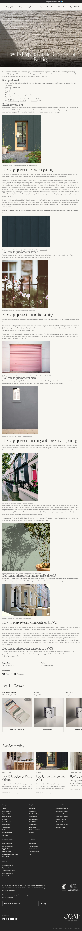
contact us (5, 876)
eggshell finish (7, 849)
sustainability (6, 814)
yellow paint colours (62, 824)
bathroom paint (33, 819)
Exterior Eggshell (29, 503)
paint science (6, 811)
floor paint (5, 857)
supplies (31, 832)
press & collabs (7, 832)
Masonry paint (5, 436)
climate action (6, 816)
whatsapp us (6, 827)
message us (6, 824)
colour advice (33, 849)
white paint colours (62, 816)
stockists (5, 835)
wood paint (32, 822)
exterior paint (43, 250)
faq (30, 854)
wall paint (32, 808)
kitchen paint (33, 816)
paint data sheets (7, 873)
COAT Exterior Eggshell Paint (17, 101)
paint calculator (33, 846)
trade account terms (9, 870)
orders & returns (7, 865)
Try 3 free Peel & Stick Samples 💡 (60, 1)
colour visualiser (34, 851)
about (4, 808)
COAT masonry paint (17, 618)
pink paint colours (61, 819)
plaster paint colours (62, 808)
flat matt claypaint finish (10, 854)
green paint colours (62, 814)
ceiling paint (32, 811)
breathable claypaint (35, 814)
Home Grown (34, 573)
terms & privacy (7, 868)
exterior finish (6, 851)
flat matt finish (7, 843)
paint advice (32, 843)
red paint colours (61, 827)
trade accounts (7, 822)
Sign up (43, 903)
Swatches (34, 101)
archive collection (34, 830)
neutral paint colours (62, 811)
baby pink (38, 375)
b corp (4, 819)
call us (4, 830)
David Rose (13, 503)
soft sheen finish (7, 846)
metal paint (32, 827)
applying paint (33, 165)
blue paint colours (61, 822)
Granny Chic (22, 503)
